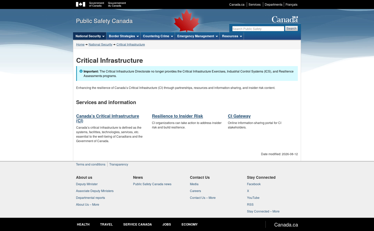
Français (291, 4)
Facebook (254, 184)
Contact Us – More (203, 197)
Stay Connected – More (263, 211)
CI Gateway (239, 116)
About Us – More (87, 204)
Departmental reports (90, 197)
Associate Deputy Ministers (95, 191)
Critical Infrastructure (130, 44)
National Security (100, 44)
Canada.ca (236, 4)
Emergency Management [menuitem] (195, 36)
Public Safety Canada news (152, 184)
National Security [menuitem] (88, 36)
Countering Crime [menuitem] (156, 36)
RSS (250, 204)
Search (291, 28)
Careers (195, 191)
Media (194, 184)
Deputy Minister (87, 184)
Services (255, 4)
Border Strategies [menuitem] (122, 36)
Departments (273, 4)
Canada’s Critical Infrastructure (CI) (107, 118)
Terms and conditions (90, 164)
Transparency (118, 164)
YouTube (253, 197)
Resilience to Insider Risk (177, 116)
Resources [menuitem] (230, 36)
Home (80, 44)
